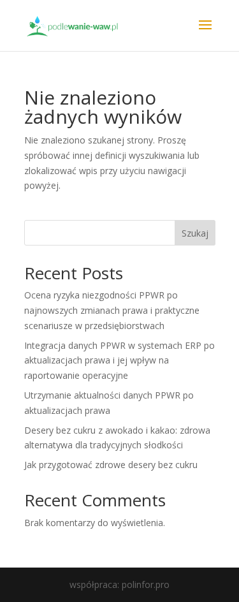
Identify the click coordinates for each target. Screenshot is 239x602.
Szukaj (195, 233)
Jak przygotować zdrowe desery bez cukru (111, 465)
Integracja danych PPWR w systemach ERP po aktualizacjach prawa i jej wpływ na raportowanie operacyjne (119, 360)
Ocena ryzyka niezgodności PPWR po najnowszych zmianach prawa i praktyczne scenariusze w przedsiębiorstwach (111, 310)
